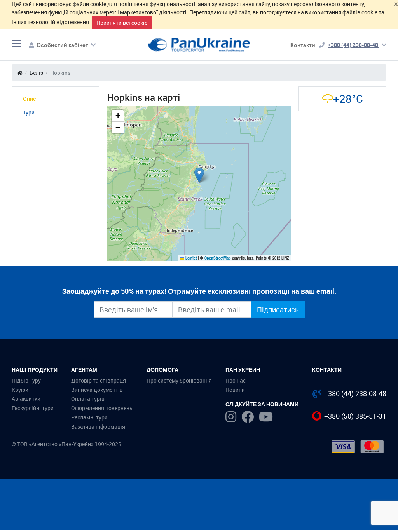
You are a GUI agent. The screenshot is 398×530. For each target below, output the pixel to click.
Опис (29, 98)
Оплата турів (88, 398)
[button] (199, 175)
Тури (29, 112)
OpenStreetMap (217, 258)
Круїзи (20, 389)
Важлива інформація (98, 426)
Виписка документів (97, 389)
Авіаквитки (26, 398)
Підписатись (278, 309)
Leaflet (190, 258)
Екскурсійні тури (33, 408)
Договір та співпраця (98, 380)
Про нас (235, 380)
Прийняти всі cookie (121, 22)
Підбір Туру (26, 380)
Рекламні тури (89, 417)
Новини (235, 389)
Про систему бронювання (179, 380)
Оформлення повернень (102, 408)
